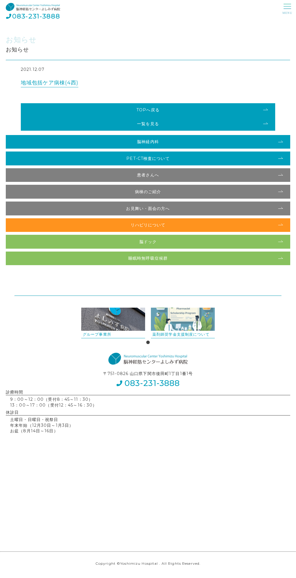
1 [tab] (148, 343)
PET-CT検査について (147, 158)
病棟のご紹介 (148, 191)
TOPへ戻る (148, 109)
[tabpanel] (113, 323)
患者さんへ (148, 175)
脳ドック (148, 241)
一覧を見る (148, 123)
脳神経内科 (148, 141)
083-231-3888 (36, 16)
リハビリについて (148, 225)
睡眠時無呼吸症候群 (148, 258)
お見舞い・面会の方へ (148, 208)
